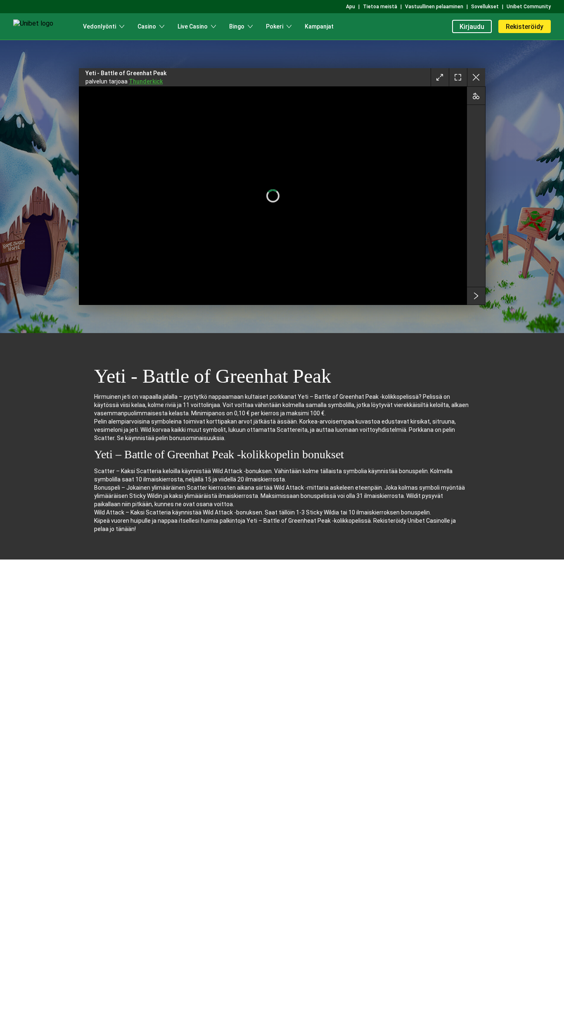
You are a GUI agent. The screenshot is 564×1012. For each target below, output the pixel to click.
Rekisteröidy (524, 27)
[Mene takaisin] (476, 77)
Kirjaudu (472, 27)
